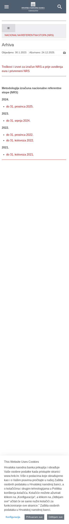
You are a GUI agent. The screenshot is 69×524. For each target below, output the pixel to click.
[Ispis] (64, 52)
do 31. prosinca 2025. (19, 106)
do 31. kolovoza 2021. (20, 154)
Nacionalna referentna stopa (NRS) (29, 35)
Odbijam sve (56, 517)
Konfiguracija (13, 517)
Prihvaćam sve (34, 517)
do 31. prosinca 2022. (19, 134)
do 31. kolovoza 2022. (20, 140)
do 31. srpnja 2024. (18, 120)
